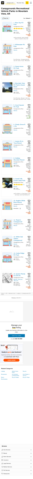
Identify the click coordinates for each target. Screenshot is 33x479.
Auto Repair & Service (26, 375)
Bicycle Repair (15, 377)
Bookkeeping (4, 379)
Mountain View (12, 293)
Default (28, 18)
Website (15, 30)
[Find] (27, 2)
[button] (31, 3)
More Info (16, 280)
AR (6, 293)
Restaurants (4, 374)
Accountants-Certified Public (15, 375)
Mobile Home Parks (15, 372)
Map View (6, 18)
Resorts (24, 371)
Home (2, 293)
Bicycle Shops (26, 377)
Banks (2, 377)
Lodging (18, 293)
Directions (20, 279)
